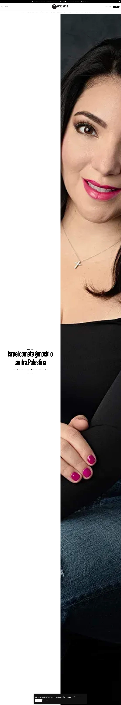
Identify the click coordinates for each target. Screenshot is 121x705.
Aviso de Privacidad (67, 697)
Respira (9, 6)
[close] (119, 2)
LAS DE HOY (23, 12)
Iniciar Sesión (108, 6)
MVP (65, 12)
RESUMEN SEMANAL (79, 12)
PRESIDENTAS (71, 12)
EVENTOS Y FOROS (96, 12)
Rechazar (46, 700)
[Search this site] (2, 7)
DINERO (47, 12)
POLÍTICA (42, 12)
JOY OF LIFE (59, 12)
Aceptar (38, 700)
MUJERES (53, 12)
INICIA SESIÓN (88, 12)
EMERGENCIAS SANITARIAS (32, 12)
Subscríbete (116, 6)
